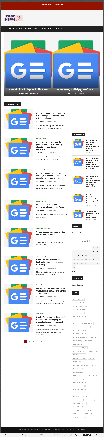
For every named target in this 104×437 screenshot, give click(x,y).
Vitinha (76, 414)
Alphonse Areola (79, 302)
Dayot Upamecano (79, 330)
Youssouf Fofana (79, 417)
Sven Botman (78, 407)
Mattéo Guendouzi (79, 372)
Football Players (31, 28)
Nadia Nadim (92, 375)
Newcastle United (79, 382)
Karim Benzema (79, 355)
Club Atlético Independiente (82, 323)
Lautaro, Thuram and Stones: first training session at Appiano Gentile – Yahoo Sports (51, 290)
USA (90, 410)
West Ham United (89, 414)
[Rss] (95, 29)
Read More (96, 435)
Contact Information (49, 7)
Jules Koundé (78, 351)
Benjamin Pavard (92, 313)
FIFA (93, 337)
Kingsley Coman (79, 358)
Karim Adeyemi (93, 351)
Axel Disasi (77, 313)
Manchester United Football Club (84, 365)
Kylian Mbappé (78, 361)
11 (78, 255)
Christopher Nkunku (80, 316)
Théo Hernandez (79, 410)
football (77, 341)
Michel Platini (78, 375)
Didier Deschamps (80, 334)
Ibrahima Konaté (79, 344)
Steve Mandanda (79, 403)
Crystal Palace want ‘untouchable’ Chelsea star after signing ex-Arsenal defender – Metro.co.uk (50, 319)
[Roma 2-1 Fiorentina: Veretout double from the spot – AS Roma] (76, 64)
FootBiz (88, 341)
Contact (58, 28)
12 (82, 255)
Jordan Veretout (79, 348)
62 (41, 341)
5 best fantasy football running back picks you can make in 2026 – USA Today (50, 262)
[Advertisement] (63, 17)
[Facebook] (93, 29)
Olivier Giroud (92, 386)
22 (94, 259)
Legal (59, 7)
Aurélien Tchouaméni (80, 309)
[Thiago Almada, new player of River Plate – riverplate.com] (18, 237)
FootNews (41, 121)
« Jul (73, 271)
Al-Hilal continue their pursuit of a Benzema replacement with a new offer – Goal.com (50, 115)
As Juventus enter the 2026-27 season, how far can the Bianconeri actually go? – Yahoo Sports (51, 175)
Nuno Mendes (78, 386)
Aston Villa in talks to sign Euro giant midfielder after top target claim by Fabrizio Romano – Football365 (93, 163)
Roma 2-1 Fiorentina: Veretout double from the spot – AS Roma (76, 91)
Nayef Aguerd (78, 379)
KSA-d (91, 358)
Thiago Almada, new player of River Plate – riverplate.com (92, 214)
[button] (8, 64)
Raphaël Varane (79, 400)
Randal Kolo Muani (80, 396)
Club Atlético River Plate (82, 327)
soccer (91, 400)
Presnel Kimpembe (79, 393)
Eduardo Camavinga (80, 337)
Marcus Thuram (79, 368)
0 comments (34, 93)
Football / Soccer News (14, 28)
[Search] (99, 29)
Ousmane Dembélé (79, 389)
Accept (87, 435)
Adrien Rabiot (78, 299)
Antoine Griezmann (80, 306)
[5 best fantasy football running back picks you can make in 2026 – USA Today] (18, 265)
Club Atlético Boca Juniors (82, 320)
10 (74, 255)
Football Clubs (46, 28)
